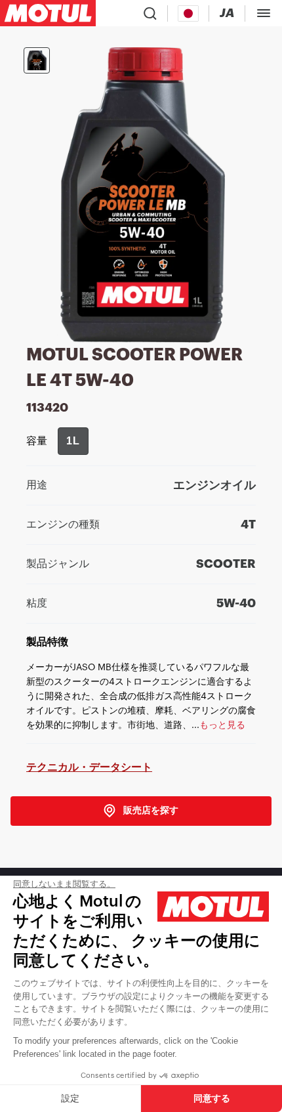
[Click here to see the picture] (37, 60)
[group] (73, 441)
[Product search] (150, 13)
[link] (141, 811)
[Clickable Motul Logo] (48, 13)
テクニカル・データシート (89, 767)
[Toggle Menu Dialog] (264, 13)
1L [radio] (73, 440)
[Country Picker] (188, 13)
